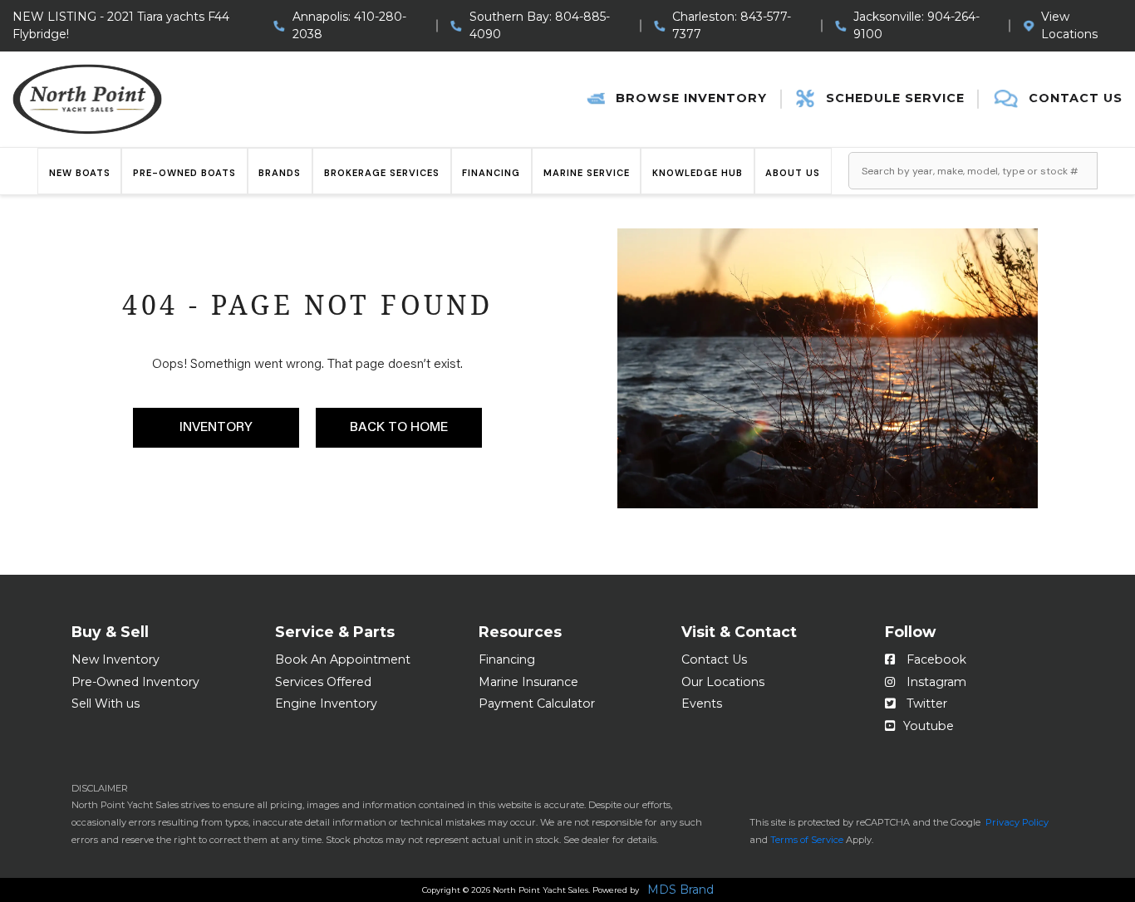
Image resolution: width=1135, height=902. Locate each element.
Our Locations (722, 681)
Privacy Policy (1017, 822)
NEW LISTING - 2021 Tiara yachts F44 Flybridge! (120, 25)
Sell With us (105, 703)
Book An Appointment (342, 659)
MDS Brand (680, 890)
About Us (792, 173)
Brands (279, 173)
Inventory (216, 427)
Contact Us (714, 659)
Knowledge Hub (697, 173)
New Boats (80, 173)
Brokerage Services (382, 173)
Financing (491, 173)
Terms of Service (806, 840)
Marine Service (586, 173)
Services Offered (323, 681)
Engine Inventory (326, 703)
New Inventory (115, 659)
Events (701, 703)
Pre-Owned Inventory (135, 681)
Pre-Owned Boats (184, 173)
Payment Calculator (537, 703)
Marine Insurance (528, 681)
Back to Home (399, 427)
